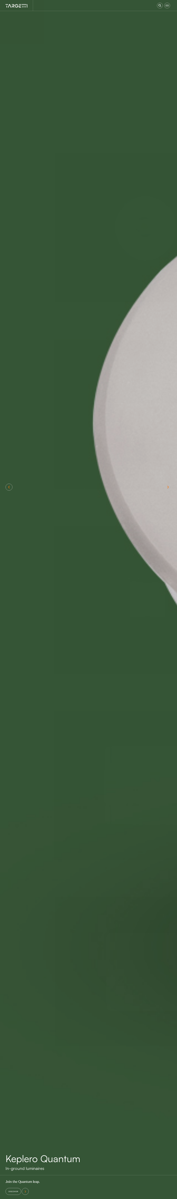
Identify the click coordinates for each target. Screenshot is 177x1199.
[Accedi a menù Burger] (167, 5)
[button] (9, 487)
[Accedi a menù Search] (160, 5)
